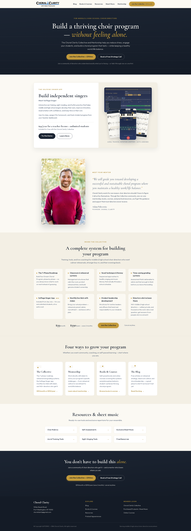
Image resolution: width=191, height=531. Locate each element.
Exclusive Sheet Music (130, 430)
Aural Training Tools (60, 439)
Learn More (64, 136)
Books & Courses (85, 4)
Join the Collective (142, 4)
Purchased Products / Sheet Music (136, 509)
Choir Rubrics (60, 430)
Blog (75, 4)
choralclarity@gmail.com (42, 512)
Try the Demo (47, 136)
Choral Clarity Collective (132, 505)
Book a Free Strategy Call (111, 57)
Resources (99, 4)
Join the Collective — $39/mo (81, 57)
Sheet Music (110, 4)
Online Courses (129, 513)
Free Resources (130, 439)
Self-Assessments (95, 430)
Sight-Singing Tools (95, 439)
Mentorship (122, 4)
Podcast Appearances (93, 516)
